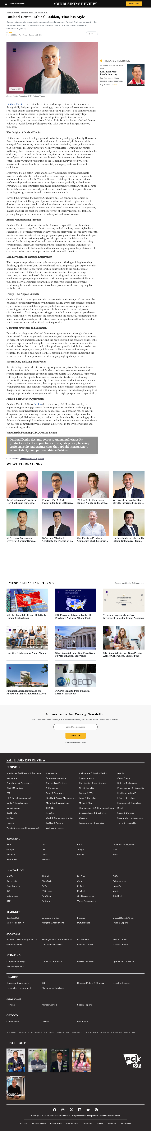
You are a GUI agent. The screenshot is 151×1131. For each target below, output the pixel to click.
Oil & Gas (50, 808)
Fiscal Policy (83, 939)
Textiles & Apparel (54, 823)
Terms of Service (39, 1123)
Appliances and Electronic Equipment (24, 773)
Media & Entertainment (17, 803)
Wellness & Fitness (55, 828)
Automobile (51, 773)
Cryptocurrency (86, 778)
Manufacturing (13, 808)
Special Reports (84, 1004)
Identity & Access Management (61, 798)
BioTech (116, 876)
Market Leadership (86, 961)
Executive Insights (121, 983)
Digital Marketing (14, 788)
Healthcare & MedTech (128, 793)
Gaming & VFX (86, 793)
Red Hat (81, 854)
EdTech (45, 886)
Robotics (50, 813)
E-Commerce (52, 788)
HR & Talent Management (18, 798)
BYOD (9, 844)
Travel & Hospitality (126, 823)
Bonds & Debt (13, 918)
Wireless (46, 859)
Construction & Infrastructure (92, 783)
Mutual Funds (83, 922)
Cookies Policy (72, 1123)
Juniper (80, 849)
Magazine (129, 1032)
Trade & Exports (120, 922)
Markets (24, 1032)
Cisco (44, 844)
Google (10, 849)
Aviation (121, 773)
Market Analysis (49, 1004)
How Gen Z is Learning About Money (26, 653)
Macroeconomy (120, 944)
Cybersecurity (119, 881)
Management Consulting (129, 803)
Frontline (10, 1004)
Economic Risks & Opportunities (21, 939)
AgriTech (10, 876)
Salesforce (11, 859)
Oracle (45, 854)
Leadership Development (18, 988)
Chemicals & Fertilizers (56, 783)
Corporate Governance (17, 983)
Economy (36, 1032)
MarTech (81, 891)
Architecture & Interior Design (93, 773)
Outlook (46, 1021)
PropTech (46, 896)
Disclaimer (87, 1123)
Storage (83, 818)
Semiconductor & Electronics (92, 813)
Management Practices (53, 988)
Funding (81, 918)
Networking (12, 896)
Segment (49, 1032)
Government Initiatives (52, 944)
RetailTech (117, 896)
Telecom (10, 823)
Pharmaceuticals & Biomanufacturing (96, 808)
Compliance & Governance (19, 783)
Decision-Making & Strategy (90, 983)
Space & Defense (125, 813)
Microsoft (10, 854)
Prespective (82, 1021)
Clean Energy (123, 778)
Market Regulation (15, 922)
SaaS (115, 854)
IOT (8, 891)
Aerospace (11, 778)
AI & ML (46, 876)
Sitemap (99, 1123)
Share (93, 34)
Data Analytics (13, 886)
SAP (8, 901)
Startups (10, 818)
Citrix (79, 844)
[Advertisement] (122, 36)
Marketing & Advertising (57, 803)
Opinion (104, 1032)
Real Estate (11, 813)
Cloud (80, 881)
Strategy (77, 1032)
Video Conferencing (86, 901)
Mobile (116, 891)
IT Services (47, 891)
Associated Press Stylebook (32, 458)
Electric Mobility (86, 788)
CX (43, 983)
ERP (8, 793)
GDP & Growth (120, 939)
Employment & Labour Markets (57, 939)
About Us (23, 1123)
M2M (115, 849)
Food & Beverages (55, 793)
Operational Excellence (123, 961)
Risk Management (15, 966)
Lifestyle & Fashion (126, 798)
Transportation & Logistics (91, 823)
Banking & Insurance (56, 778)
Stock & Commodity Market (59, 818)
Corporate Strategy (15, 961)
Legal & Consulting (88, 798)
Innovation (63, 1032)
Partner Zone (126, 1123)
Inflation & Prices (85, 944)
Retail (120, 808)
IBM (44, 849)
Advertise (112, 1123)
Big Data (81, 876)
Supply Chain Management (130, 818)
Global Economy (14, 944)
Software (46, 901)
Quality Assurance (85, 896)
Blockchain (11, 881)
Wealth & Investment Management (22, 828)
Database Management (124, 844)
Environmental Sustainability (130, 788)
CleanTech (46, 881)
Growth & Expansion (52, 961)
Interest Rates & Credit (123, 918)
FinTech (80, 886)
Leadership (91, 1032)
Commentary (12, 1021)
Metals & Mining (86, 803)
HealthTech (118, 886)
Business (11, 1032)
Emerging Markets (50, 918)
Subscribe (134, 4)
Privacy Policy (55, 1123)
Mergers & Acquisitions (53, 922)
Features (116, 1032)
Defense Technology (127, 783)
